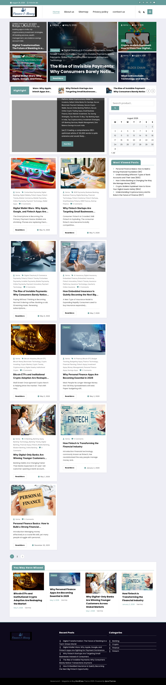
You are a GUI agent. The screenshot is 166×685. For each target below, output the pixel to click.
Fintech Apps (36, 195)
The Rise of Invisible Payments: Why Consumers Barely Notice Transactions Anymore (104, 90)
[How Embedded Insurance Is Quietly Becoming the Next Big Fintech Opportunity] (83, 256)
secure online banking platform (78, 108)
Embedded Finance (70, 278)
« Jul (113, 152)
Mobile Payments (29, 66)
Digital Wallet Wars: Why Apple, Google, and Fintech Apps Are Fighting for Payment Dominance (28, 77)
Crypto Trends (37, 364)
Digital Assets (31, 367)
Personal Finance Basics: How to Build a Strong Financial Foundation (31, 525)
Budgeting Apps (76, 361)
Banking (17, 407)
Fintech (24, 278)
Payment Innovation (33, 284)
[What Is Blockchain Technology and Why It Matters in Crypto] (137, 67)
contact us (119, 11)
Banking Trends (35, 442)
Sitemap (83, 11)
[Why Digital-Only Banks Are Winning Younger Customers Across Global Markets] (33, 419)
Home (56, 11)
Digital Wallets (30, 60)
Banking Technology (20, 442)
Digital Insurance (90, 275)
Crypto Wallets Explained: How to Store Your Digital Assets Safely (136, 47)
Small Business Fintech (71, 201)
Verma (17, 25)
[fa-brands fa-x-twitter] (143, 2)
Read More (110, 78)
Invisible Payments (28, 281)
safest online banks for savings (81, 102)
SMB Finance (85, 201)
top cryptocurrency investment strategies (83, 120)
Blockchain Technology (32, 361)
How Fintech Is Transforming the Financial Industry (80, 445)
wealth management (86, 122)
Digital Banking (18, 60)
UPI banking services (20, 35)
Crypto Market (26, 364)
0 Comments (26, 204)
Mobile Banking (43, 445)
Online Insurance (69, 287)
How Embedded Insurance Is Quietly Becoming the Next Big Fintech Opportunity (79, 293)
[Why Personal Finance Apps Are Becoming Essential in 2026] (83, 339)
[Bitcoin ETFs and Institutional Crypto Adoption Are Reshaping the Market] (33, 339)
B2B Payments (79, 192)
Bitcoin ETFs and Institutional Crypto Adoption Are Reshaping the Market (30, 376)
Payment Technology (29, 69)
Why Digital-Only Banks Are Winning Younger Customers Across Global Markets (29, 456)
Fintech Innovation (69, 281)
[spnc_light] (144, 11)
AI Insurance (78, 275)
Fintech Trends (23, 63)
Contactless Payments (32, 192)
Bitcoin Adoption (30, 359)
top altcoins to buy (77, 117)
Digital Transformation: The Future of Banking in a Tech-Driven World (27, 47)
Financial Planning (69, 364)
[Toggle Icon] (149, 11)
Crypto (125, 41)
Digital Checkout (30, 275)
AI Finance (78, 359)
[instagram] (150, 2)
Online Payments (51, 60)
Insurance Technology (79, 284)
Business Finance (69, 195)
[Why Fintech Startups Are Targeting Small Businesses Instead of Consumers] (83, 173)
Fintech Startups (92, 198)
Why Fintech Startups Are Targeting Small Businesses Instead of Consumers (55, 90)
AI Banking (28, 439)
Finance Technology (90, 361)
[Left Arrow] (148, 91)
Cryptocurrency (19, 367)
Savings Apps (73, 370)
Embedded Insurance (86, 278)
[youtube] (154, 2)
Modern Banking (19, 448)
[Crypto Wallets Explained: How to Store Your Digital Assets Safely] (137, 36)
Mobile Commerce (79, 57)
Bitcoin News (18, 361)
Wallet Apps (89, 60)
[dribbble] (147, 2)
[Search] (139, 12)
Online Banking (31, 448)
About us (69, 11)
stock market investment (77, 114)
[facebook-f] (139, 2)
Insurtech (91, 284)
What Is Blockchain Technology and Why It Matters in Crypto (134, 77)
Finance (17, 161)
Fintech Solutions (78, 198)
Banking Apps (38, 439)
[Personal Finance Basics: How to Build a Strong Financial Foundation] (33, 500)
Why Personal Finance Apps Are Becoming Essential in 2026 (80, 376)
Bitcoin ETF (41, 359)
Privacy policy (100, 11)
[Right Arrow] (153, 91)
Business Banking (92, 192)
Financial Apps (25, 445)
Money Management (75, 367)
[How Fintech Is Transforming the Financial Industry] (83, 419)
